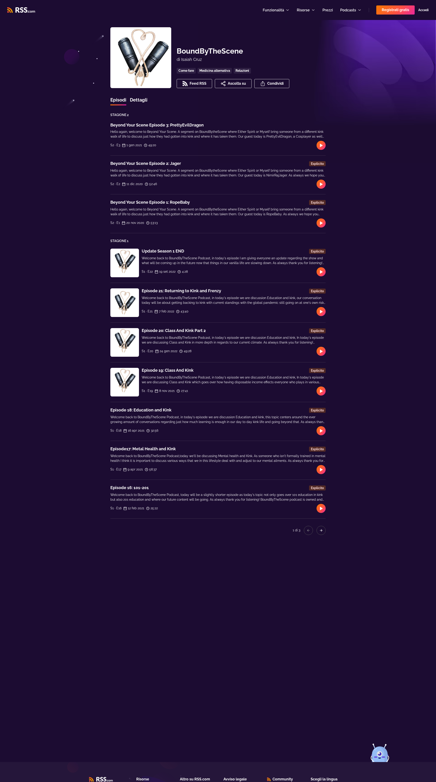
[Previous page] (308, 530)
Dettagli (138, 100)
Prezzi (327, 10)
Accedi (423, 10)
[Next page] (321, 530)
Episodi (118, 100)
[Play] (321, 145)
